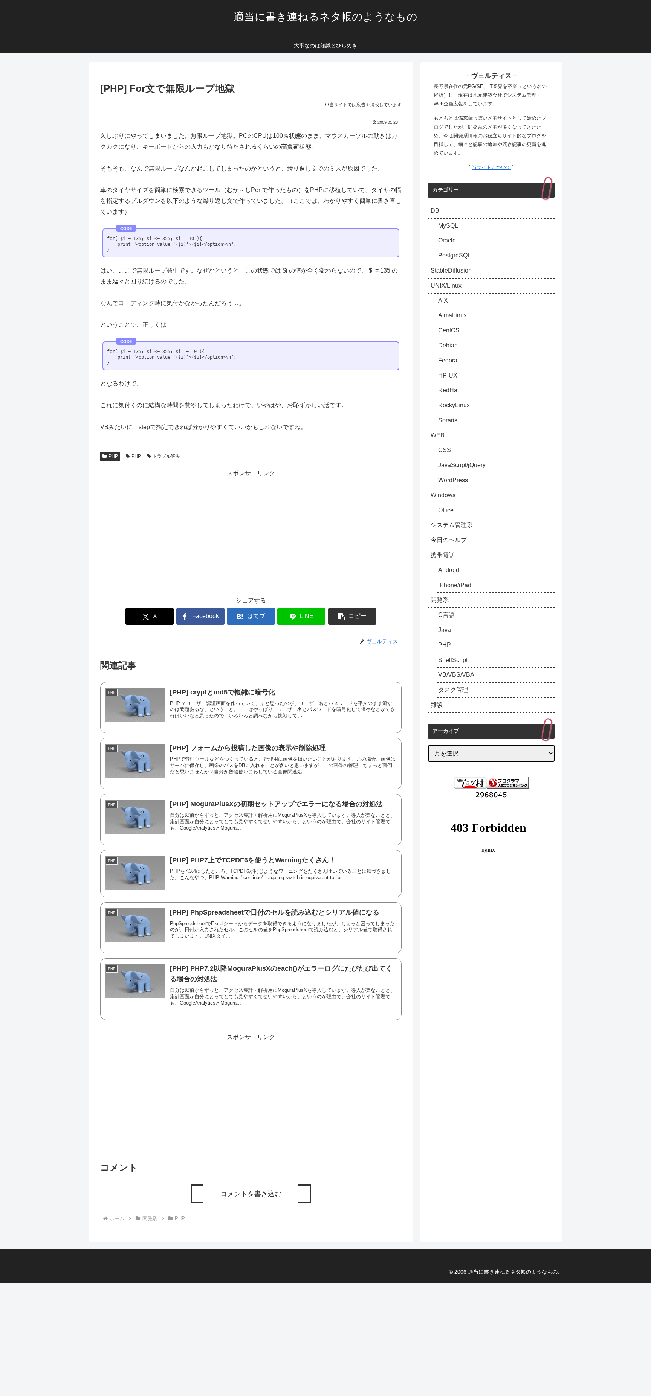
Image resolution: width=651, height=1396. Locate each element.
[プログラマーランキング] (508, 782)
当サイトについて (491, 167)
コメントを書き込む (250, 1194)
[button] (352, 616)
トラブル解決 (166, 456)
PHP (113, 456)
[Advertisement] (251, 532)
